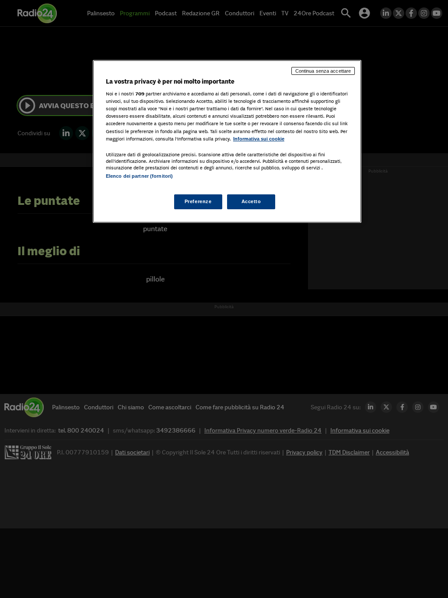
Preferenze (198, 201)
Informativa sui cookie (258, 138)
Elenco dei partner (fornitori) (139, 176)
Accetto (251, 201)
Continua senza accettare (323, 71)
